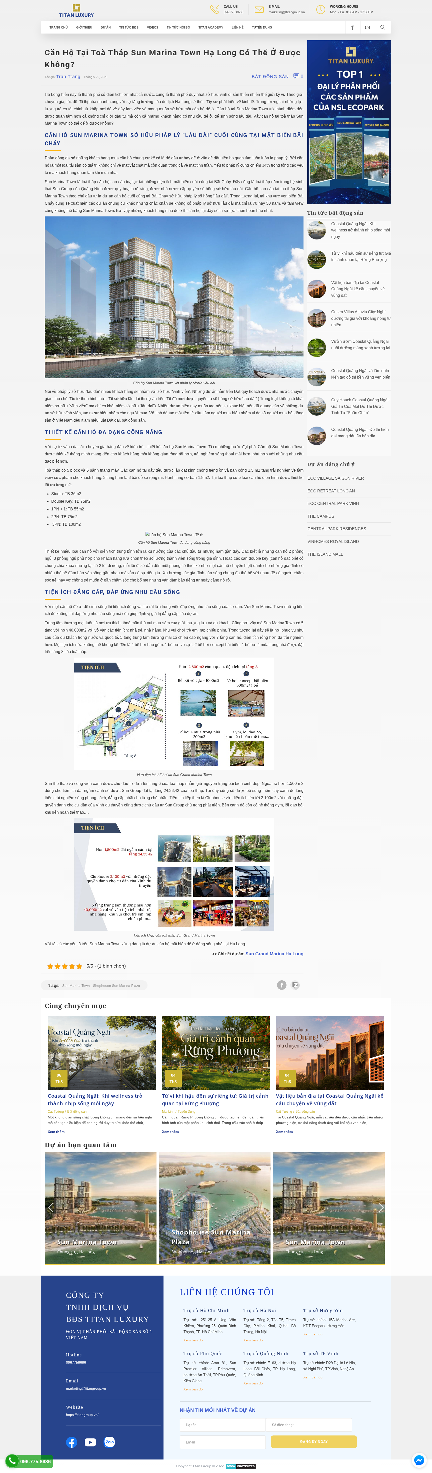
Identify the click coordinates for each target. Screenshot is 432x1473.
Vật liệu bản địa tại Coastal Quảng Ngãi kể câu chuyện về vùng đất (358, 289)
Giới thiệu (84, 27)
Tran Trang (68, 76)
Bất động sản (270, 76)
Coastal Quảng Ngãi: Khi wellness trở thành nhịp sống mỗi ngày (360, 230)
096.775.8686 (233, 12)
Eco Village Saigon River (336, 478)
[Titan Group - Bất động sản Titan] (76, 10)
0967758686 (76, 1362)
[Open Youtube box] (368, 27)
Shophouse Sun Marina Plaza (116, 986)
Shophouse (182, 1252)
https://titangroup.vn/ (82, 1415)
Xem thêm (56, 1132)
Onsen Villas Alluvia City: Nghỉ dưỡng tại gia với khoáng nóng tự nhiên (361, 318)
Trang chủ (59, 27)
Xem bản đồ (193, 1340)
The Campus (321, 516)
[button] (380, 1207)
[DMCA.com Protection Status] (241, 1466)
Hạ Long (87, 1252)
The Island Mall (325, 554)
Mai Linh (168, 1111)
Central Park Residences (337, 529)
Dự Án (106, 27)
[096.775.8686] (12, 1461)
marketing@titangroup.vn (286, 12)
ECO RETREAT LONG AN (331, 491)
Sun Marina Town (76, 986)
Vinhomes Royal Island (333, 541)
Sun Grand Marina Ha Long (275, 953)
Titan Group (201, 1466)
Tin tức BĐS (128, 27)
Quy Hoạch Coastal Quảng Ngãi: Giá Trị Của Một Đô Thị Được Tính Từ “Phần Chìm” (360, 406)
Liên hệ (238, 27)
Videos (152, 27)
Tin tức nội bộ (178, 27)
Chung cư (66, 1252)
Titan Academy (210, 27)
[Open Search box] (383, 27)
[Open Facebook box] (352, 27)
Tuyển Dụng (262, 27)
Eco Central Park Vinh (333, 503)
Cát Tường (56, 1111)
